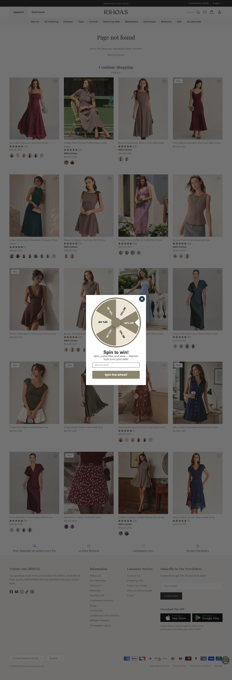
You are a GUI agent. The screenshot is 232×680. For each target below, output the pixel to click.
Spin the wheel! (116, 375)
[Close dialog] (142, 299)
